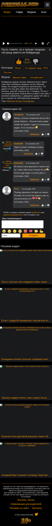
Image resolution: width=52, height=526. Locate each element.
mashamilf (18, 144)
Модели (31, 12)
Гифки (19, 12)
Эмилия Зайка (19, 77)
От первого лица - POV (36, 68)
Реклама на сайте (19, 508)
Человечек (18, 115)
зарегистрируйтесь (13, 215)
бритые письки (15, 101)
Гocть (16, 189)
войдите (36, 212)
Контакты (37, 508)
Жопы (18, 68)
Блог (44, 12)
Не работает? (37, 77)
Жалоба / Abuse (26, 500)
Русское (7, 72)
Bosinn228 (18, 163)
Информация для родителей (26, 504)
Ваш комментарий (12, 218)
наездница (29, 101)
